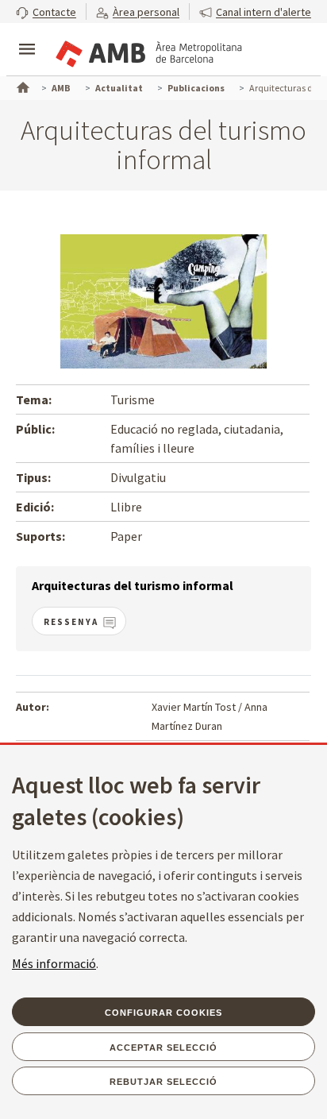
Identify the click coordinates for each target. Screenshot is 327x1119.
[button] (46, 11)
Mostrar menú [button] (27, 35)
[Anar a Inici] (21, 85)
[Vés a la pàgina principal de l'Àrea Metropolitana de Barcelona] (147, 51)
